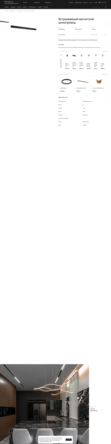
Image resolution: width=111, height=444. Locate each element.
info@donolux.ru (48, 2)
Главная (6, 11)
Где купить (71, 2)
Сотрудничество (32, 7)
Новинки (40, 7)
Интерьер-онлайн (78, 2)
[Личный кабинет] (96, 2)
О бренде (6, 7)
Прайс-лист (85, 2)
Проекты (19, 7)
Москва (24, 2)
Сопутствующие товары (63, 51)
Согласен (69, 439)
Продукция (12, 7)
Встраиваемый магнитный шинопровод (26, 11)
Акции (90, 2)
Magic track (78, 29)
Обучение (46, 7)
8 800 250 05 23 (37, 2)
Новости (25, 7)
